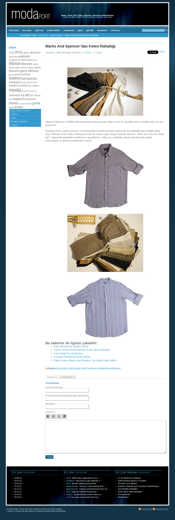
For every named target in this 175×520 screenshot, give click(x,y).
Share (162, 52)
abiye (26, 52)
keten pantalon (75, 368)
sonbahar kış (16, 95)
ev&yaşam (69, 30)
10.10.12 (18, 494)
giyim (80, 30)
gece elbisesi (29, 71)
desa (35, 60)
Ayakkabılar (14, 60)
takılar (37, 95)
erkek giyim (14, 67)
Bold (47, 416)
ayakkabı (24, 56)
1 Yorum (87, 52)
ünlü (11, 107)
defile (29, 60)
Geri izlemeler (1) (67, 377)
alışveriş (39, 30)
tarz (10, 99)
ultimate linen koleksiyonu (109, 368)
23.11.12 (17, 486)
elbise (14, 63)
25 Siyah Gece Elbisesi (127, 483)
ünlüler (18, 107)
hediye (26, 74)
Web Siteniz (50, 404)
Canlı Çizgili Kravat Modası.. (69, 353)
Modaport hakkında (19, 121)
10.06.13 (18, 483)
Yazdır (99, 52)
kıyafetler (22, 85)
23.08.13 (18, 478)
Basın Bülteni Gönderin (20, 111)
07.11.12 (17, 489)
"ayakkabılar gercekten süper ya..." (88, 494)
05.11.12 (17, 492)
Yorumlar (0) (52, 377)
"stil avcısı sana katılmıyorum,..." (92, 486)
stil (27, 95)
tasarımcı (30, 99)
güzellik (90, 30)
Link (58, 416)
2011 (19, 52)
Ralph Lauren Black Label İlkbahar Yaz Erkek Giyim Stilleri (85, 360)
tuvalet (28, 103)
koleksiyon (15, 82)
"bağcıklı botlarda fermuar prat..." (85, 492)
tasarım (18, 99)
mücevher (32, 91)
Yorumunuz (50, 412)
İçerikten (14, 114)
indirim (15, 78)
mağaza (35, 86)
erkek (35, 64)
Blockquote (64, 416)
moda (15, 90)
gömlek (18, 74)
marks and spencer (90, 368)
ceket (23, 59)
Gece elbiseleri (124, 494)
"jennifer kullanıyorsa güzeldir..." (85, 483)
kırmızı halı (32, 82)
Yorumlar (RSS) (161, 509)
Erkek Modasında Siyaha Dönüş (71, 346)
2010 (11, 52)
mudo (25, 91)
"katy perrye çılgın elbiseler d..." (89, 481)
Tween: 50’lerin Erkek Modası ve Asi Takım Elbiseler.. (82, 350)
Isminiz (54, 387)
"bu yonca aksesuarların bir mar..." (85, 497)
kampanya (102, 30)
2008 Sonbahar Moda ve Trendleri (132, 481)
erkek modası (53, 30)
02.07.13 (18, 481)
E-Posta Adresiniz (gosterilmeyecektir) (67, 395)
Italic (53, 416)
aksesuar (27, 30)
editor (58, 52)
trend (13, 103)
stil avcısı (115, 30)
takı (32, 95)
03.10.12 (18, 497)
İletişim (14, 118)
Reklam (14, 125)
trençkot (21, 104)
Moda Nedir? (123, 497)
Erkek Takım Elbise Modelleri (130, 492)
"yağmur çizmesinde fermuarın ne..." (94, 489)
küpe (24, 82)
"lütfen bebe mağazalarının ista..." (85, 478)
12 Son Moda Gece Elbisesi (129, 478)
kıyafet (13, 85)
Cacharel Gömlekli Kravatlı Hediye (72, 357)
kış (29, 85)
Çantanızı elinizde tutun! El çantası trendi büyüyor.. (139, 486)
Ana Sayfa (14, 30)
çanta (36, 103)
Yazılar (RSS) (146, 509)
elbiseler (26, 64)
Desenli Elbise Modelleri (127, 489)
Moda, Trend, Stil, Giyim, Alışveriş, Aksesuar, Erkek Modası (87, 15)
